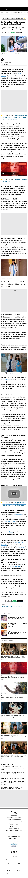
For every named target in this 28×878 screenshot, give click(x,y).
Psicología (20, 12)
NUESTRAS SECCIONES (14, 856)
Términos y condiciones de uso (14, 836)
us (8, 863)
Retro (19, 866)
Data (19, 863)
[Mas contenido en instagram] (16, 852)
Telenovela (6, 609)
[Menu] (2, 9)
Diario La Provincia (9, 521)
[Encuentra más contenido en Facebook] (2, 32)
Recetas (19, 870)
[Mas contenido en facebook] (11, 852)
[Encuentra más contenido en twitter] (5, 32)
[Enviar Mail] (2, 62)
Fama (9, 866)
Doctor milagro (6, 606)
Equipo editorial (14, 815)
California (6, 12)
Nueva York (15, 12)
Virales (8, 870)
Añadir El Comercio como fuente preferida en (14, 18)
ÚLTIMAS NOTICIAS (7, 764)
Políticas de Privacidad (14, 838)
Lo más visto (5, 613)
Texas (10, 12)
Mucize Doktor (18, 606)
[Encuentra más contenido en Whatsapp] (8, 32)
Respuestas (9, 859)
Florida (2, 12)
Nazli (12, 606)
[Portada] (14, 814)
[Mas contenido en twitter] (14, 852)
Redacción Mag (7, 62)
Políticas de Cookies (14, 841)
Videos (19, 859)
